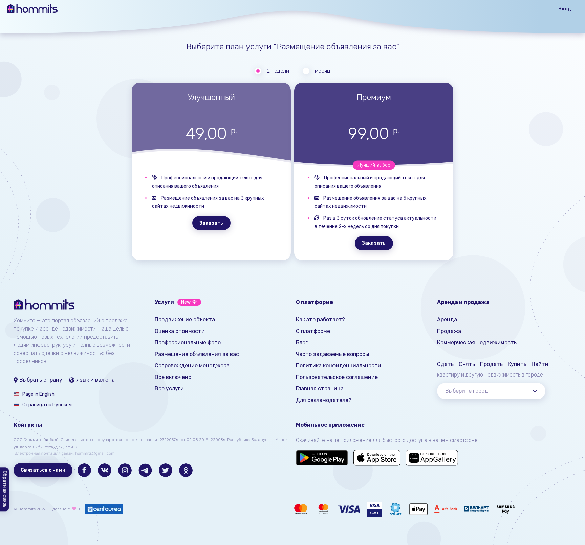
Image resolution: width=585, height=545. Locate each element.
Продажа (449, 331)
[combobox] (491, 391)
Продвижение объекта (185, 319)
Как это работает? (320, 319)
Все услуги (169, 388)
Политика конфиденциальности (338, 365)
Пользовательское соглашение (337, 377)
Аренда (447, 319)
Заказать (211, 223)
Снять (467, 364)
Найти (540, 364)
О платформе (313, 331)
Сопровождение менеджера (192, 365)
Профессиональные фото (188, 342)
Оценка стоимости (180, 331)
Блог (302, 342)
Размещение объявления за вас (197, 354)
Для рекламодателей (324, 400)
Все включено (173, 377)
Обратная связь (5, 489)
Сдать (445, 364)
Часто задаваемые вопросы (332, 354)
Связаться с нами (43, 470)
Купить (517, 364)
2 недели (278, 71)
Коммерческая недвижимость (477, 342)
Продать (491, 364)
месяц (322, 71)
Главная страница (320, 388)
